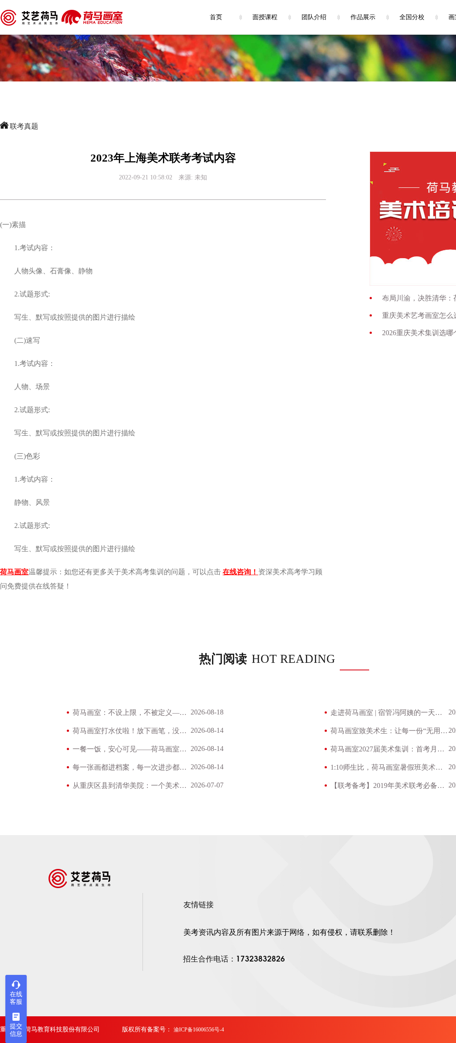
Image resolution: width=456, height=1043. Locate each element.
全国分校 (411, 17)
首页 (216, 17)
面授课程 (264, 17)
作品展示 (362, 17)
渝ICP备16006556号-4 (199, 1030)
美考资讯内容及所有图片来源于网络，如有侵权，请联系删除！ (289, 932)
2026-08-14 (207, 730)
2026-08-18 (207, 712)
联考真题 (24, 126)
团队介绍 (313, 17)
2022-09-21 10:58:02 (145, 177)
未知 (201, 177)
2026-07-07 (207, 785)
